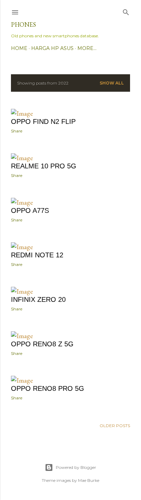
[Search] (126, 10)
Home (19, 48)
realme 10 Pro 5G (43, 166)
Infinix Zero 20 (38, 299)
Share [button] (16, 130)
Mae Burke (88, 480)
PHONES (23, 24)
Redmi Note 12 (37, 255)
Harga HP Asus (52, 48)
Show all (112, 83)
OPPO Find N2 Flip (43, 121)
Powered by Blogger (76, 467)
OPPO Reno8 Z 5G (42, 344)
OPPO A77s (30, 210)
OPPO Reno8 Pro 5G (47, 388)
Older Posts (115, 425)
